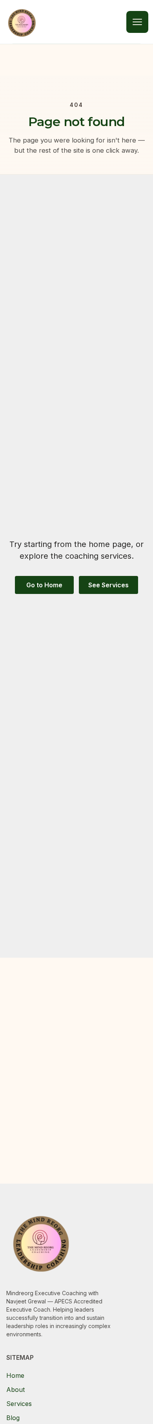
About (15, 1389)
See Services (108, 585)
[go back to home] (41, 1243)
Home (15, 1375)
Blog (13, 1418)
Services (19, 1404)
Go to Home (44, 585)
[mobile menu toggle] (137, 22)
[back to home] (22, 22)
